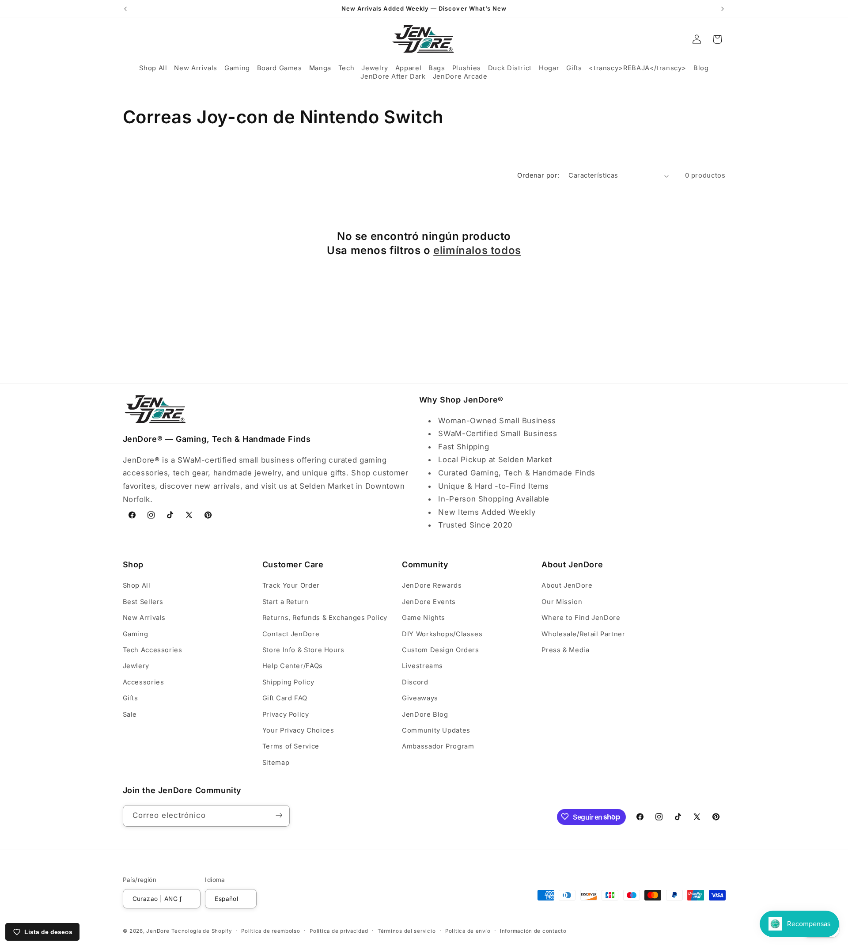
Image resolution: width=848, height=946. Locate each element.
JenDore (157, 930)
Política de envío (468, 930)
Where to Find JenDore (580, 618)
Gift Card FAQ (284, 698)
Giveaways (420, 698)
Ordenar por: (538, 175)
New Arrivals (144, 618)
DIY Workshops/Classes (442, 634)
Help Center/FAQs (292, 666)
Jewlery (136, 666)
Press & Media (565, 650)
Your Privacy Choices (298, 730)
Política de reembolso (270, 930)
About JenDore (566, 586)
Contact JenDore (290, 634)
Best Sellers (143, 602)
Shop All (137, 586)
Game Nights (423, 618)
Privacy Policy (285, 714)
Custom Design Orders (440, 650)
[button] (153, 68)
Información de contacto (533, 930)
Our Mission (561, 602)
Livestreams (422, 666)
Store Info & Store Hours (303, 650)
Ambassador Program (438, 747)
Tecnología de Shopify (201, 930)
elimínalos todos (477, 250)
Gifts (130, 698)
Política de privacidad (339, 930)
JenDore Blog (425, 714)
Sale (130, 714)
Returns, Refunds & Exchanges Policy (324, 618)
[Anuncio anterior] (125, 9)
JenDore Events (429, 602)
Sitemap (275, 763)
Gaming (135, 634)
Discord (415, 682)
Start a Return (285, 602)
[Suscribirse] (279, 815)
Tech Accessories (152, 650)
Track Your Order (291, 586)
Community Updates (436, 730)
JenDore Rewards (432, 586)
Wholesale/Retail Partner (583, 634)
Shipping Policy (288, 682)
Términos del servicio (406, 930)
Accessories (143, 682)
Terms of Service (290, 747)
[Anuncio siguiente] (722, 9)
